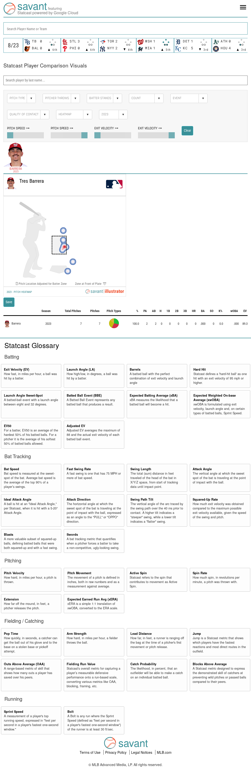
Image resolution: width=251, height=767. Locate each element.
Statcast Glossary (31, 345)
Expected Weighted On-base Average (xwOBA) (214, 397)
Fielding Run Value (81, 664)
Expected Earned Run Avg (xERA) (92, 599)
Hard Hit (199, 369)
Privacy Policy (116, 752)
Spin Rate (200, 573)
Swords (72, 534)
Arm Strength (77, 633)
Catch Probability (143, 664)
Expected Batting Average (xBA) (153, 395)
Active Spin (138, 573)
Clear (187, 130)
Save (9, 302)
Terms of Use (90, 752)
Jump (197, 633)
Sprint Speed (13, 711)
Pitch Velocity (14, 573)
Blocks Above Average (210, 664)
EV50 (7, 426)
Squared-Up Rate (205, 499)
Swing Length (140, 469)
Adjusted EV (76, 426)
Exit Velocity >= (106, 128)
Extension (11, 599)
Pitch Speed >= (18, 128)
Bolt (70, 711)
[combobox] (125, 28)
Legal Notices (142, 752)
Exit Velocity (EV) (16, 369)
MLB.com (164, 752)
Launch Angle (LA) (81, 369)
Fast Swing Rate (79, 469)
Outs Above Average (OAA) (24, 664)
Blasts (8, 534)
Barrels (135, 369)
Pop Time (11, 633)
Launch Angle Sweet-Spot (23, 395)
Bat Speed (11, 469)
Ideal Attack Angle (17, 499)
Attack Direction (79, 499)
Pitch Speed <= (62, 128)
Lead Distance (141, 633)
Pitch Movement (79, 573)
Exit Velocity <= (150, 128)
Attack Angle (202, 469)
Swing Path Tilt (141, 499)
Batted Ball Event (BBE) (84, 395)
